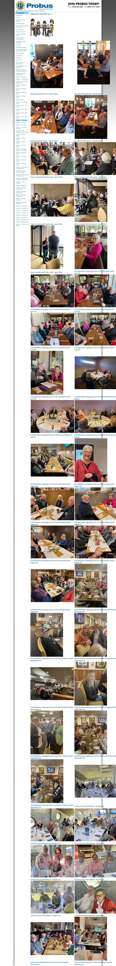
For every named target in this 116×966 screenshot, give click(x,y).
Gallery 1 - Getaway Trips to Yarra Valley (21, 149)
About (17, 17)
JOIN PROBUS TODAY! (83, 4)
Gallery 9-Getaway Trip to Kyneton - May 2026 (22, 178)
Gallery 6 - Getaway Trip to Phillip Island (22, 168)
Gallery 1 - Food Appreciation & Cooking (22, 131)
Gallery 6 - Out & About (22, 217)
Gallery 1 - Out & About (22, 206)
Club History (19, 55)
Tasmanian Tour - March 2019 (20, 63)
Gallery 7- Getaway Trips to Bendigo (21, 171)
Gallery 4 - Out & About (22, 212)
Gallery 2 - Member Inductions (21, 203)
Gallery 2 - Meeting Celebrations (21, 192)
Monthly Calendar (20, 31)
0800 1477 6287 (93, 7)
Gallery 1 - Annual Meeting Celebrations (21, 70)
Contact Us (19, 60)
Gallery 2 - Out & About (22, 208)
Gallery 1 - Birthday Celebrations (21, 74)
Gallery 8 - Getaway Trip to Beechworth (22, 175)
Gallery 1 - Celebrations (22, 79)
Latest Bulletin (19, 29)
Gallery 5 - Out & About (22, 215)
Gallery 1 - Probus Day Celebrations (21, 82)
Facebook (18, 57)
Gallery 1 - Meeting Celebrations (21, 188)
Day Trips (18, 45)
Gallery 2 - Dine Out (21, 122)
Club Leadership (20, 23)
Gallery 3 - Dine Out (21, 124)
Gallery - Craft (19, 99)
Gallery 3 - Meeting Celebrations (21, 195)
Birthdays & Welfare (21, 47)
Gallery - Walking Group (22, 222)
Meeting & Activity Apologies (20, 42)
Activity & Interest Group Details (20, 38)
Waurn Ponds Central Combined (25, 11)
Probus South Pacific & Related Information (22, 50)
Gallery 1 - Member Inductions (21, 199)
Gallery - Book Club (21, 77)
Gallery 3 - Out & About (22, 210)
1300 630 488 (77, 7)
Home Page (19, 15)
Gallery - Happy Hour (21, 185)
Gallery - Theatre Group (22, 219)
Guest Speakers (20, 53)
